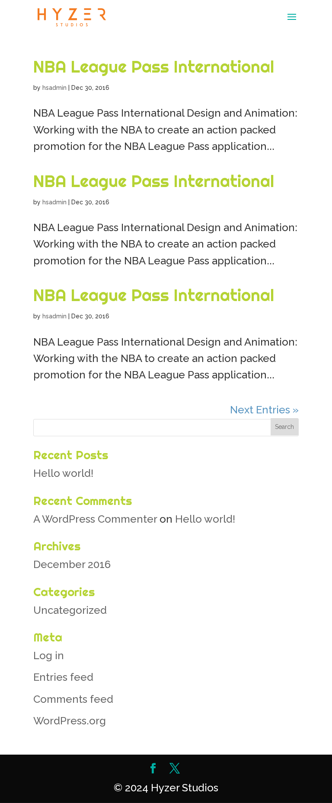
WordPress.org (69, 720)
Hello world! (63, 473)
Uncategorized (70, 610)
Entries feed (63, 677)
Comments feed (73, 699)
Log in (48, 655)
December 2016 (72, 564)
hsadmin (54, 87)
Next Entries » (264, 409)
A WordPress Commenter (95, 519)
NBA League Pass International (153, 67)
